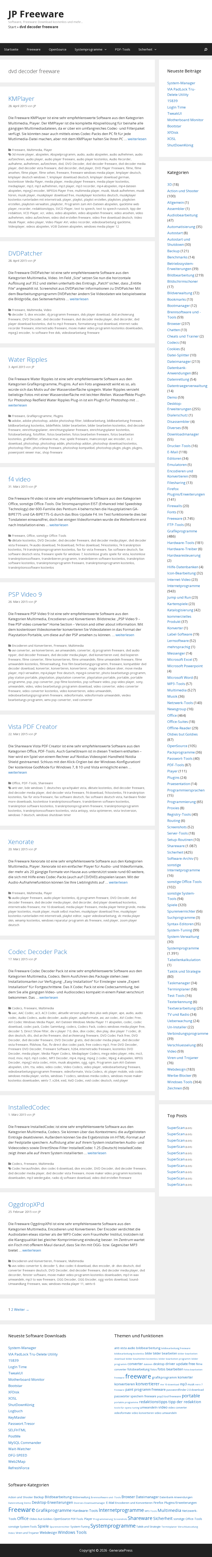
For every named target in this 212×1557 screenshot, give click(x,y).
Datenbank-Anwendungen (176, 1497)
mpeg (81, 1058)
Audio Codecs (27, 1018)
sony (139, 682)
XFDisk (172, 132)
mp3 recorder (85, 186)
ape (121, 1013)
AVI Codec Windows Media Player (31, 1022)
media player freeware (79, 181)
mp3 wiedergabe (38, 1178)
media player (54, 181)
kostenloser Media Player (25, 181)
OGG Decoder (66, 1279)
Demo (172, 397)
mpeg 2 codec (97, 1058)
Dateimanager (179, 361)
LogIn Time (176, 107)
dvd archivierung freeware (81, 1035)
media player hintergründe (117, 907)
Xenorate (21, 841)
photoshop (31, 443)
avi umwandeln (65, 650)
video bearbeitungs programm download (63, 686)
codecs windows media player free (121, 1027)
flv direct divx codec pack (66, 1045)
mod (11, 1058)
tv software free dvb (46, 333)
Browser (174, 323)
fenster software (34, 1275)
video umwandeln (99, 691)
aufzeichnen (49, 164)
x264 (55, 1080)
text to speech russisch (112, 209)
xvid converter (83, 700)
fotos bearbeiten (59, 434)
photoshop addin (52, 443)
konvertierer (78, 668)
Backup (173, 250)
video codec (53, 1067)
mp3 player (66, 186)
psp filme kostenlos (68, 682)
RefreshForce (18, 1467)
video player (35, 222)
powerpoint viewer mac (24, 452)
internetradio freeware (51, 328)
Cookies (173, 348)
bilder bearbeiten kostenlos (107, 425)
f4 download (65, 545)
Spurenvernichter (181, 911)
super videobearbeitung (99, 916)
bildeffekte (53, 425)
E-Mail (172, 452)
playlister (57, 204)
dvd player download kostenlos (114, 902)
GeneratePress (120, 1550)
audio (81, 154)
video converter (104, 686)
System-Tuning (179, 930)
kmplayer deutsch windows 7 (28, 177)
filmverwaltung (50, 664)
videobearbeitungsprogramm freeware (35, 695)
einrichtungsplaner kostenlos (109, 430)
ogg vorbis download (113, 1279)
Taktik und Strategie (184, 971)
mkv (131, 1053)
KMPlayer (21, 98)
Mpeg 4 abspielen (120, 1058)
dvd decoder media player (94, 319)
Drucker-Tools (179, 445)
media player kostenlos (113, 181)
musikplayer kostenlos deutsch (97, 195)
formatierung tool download (97, 324)
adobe (16, 421)
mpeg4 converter (88, 673)
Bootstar (174, 126)
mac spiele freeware (74, 439)
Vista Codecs (93, 1071)
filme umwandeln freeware (115, 659)
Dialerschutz (177, 415)
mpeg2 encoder (34, 191)
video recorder (80, 222)
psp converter (43, 682)
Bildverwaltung (179, 293)
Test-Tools (176, 995)
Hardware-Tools (180, 542)
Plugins (58, 416)
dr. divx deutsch (123, 1266)
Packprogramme (181, 752)
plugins (137, 448)
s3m (26, 1067)
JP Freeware (36, 13)
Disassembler (178, 421)
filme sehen (47, 173)
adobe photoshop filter (65, 421)
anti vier (17, 788)
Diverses (174, 427)
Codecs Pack (86, 1027)
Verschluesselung (181, 1045)
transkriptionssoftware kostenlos (31, 567)
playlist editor (72, 916)
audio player (34, 159)
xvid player (110, 920)
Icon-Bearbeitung (181, 573)
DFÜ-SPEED (17, 1455)
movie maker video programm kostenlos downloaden (105, 328)
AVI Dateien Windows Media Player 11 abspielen (89, 1022)
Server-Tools (177, 833)
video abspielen (65, 213)
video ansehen (124, 213)
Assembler (176, 208)
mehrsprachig (178, 646)
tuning (135, 1407)
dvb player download (95, 314)
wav (44, 1284)
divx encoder (37, 314)
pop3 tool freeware (169, 1396)
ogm (92, 1062)
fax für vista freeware (91, 549)
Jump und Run (179, 597)
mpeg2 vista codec (35, 1062)
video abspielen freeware (95, 213)
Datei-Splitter (178, 355)
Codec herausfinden (26, 1168)
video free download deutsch (112, 217)
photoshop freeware (47, 448)
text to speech (84, 209)
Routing (173, 820)
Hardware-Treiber (182, 548)
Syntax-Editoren (180, 923)
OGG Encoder (87, 1279)
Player (48, 150)
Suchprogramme (181, 917)
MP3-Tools (176, 683)
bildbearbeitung (94, 421)
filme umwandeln (83, 659)
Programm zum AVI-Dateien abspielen (91, 204)
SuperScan (176, 1127)
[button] (106, 49)
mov (19, 1058)
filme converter (32, 659)
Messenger (176, 653)
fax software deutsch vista (104, 797)
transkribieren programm (59, 559)
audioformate (88, 1018)
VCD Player (31, 213)
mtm (53, 1062)
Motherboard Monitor (185, 119)
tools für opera (122, 1407)
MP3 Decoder (58, 1058)
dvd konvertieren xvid (104, 655)
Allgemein (175, 202)
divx (75, 1031)
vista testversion (124, 811)
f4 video (19, 479)
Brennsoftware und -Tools (106, 1497)
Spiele (172, 904)
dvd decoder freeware (101, 164)
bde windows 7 (35, 788)
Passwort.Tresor (21, 1423)
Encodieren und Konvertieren (32, 646)
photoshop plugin (108, 448)
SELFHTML (17, 1430)
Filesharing (176, 482)
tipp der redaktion (184, 1401)
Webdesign (176, 1069)
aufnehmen (31, 164)
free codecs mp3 (97, 1045)
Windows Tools (179, 1081)
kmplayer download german (109, 177)
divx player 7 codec (123, 1031)
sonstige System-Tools (22, 1526)
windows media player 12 (101, 226)
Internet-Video (179, 579)
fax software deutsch (122, 549)
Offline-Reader (179, 728)
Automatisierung (181, 226)
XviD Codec (75, 1080)
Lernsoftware (178, 640)
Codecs (17, 1008)
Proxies (173, 808)
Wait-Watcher (19, 1448)
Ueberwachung (179, 1020)
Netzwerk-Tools (180, 702)
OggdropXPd (26, 1204)
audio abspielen (97, 154)
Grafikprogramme (39, 416)
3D (169, 184)
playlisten (114, 199)
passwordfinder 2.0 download (185, 1390)
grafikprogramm (164, 1377)
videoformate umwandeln (102, 695)
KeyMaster (17, 1417)
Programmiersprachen (186, 790)
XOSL (171, 138)
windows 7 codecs (63, 1076)
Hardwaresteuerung (184, 555)
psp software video (96, 682)
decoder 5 (19, 314)
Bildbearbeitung (180, 275)
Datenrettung (178, 379)
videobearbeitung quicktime (111, 222)
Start (12, 26)
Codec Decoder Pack (37, 951)
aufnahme (15, 164)
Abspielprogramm (62, 154)
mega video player (114, 1053)
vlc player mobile (115, 1071)
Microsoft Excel (179, 659)
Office (31, 536)
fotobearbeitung (19, 434)
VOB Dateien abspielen (66, 226)
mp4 (73, 1058)
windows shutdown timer (53, 815)
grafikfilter (30, 439)
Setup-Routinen (180, 839)
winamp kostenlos (27, 920)
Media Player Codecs (55, 1053)
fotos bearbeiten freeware (90, 434)
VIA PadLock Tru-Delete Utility (33, 1354)
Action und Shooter (183, 190)
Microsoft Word (180, 677)
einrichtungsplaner (35, 430)
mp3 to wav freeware (40, 1279)
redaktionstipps (43, 209)
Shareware (45, 783)
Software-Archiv (180, 858)
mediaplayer (16, 186)
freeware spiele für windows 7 (62, 554)
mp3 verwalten (28, 673)
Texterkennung (179, 1001)
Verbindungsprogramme (187, 1033)
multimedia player (87, 191)
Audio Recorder (120, 159)
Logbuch (15, 1411)
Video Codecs (73, 1067)
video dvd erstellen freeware (71, 217)
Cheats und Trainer (183, 336)
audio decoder (49, 1018)
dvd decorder (67, 168)
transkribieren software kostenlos (101, 559)
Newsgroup (176, 709)
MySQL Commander (24, 1442)
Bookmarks (176, 299)
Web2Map (16, 1461)
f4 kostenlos (109, 545)
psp (29, 682)
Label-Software (179, 634)
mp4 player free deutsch (57, 673)
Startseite (11, 49)
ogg (84, 1062)
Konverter (175, 628)
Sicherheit (145, 49)
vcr (42, 213)
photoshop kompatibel (79, 448)
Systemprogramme (88, 49)
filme (129, 168)
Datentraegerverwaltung (187, 385)
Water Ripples (27, 359)
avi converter (21, 650)
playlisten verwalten (35, 204)
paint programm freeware (145, 1389)
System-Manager (181, 83)
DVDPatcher (25, 253)
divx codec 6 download (57, 1168)
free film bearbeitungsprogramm (85, 664)
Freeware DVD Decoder (24, 1049)
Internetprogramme (183, 585)
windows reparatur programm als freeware (72, 920)
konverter (42, 668)
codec (128, 1022)
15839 (172, 100)
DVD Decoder (74, 164)
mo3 (139, 1053)
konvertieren (60, 668)
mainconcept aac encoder (107, 439)
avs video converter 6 (27, 1266)
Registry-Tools (179, 814)
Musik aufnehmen (123, 191)
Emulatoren (177, 464)
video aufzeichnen (37, 217)
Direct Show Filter (36, 1031)
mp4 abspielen (107, 186)
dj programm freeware (63, 314)
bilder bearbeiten (74, 425)
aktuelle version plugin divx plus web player (87, 1013)
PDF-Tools (122, 49)
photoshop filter (19, 448)
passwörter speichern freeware (135, 1396)
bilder (148, 1353)
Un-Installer (177, 1027)
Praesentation (178, 783)
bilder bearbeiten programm (175, 1358)
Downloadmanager (183, 434)
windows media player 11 (66, 1284)
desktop (159, 1364)
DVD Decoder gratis (68, 1040)
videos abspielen (37, 226)
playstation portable (101, 677)
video (49, 213)
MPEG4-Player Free (60, 191)
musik (105, 191)
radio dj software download (71, 1178)
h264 (74, 1049)
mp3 (30, 186)
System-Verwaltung (183, 936)
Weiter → (21, 1309)
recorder (24, 209)
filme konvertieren (57, 659)
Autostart (175, 232)
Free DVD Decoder (124, 1045)
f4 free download (87, 545)
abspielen (42, 154)
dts (29, 1035)
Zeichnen (174, 1088)
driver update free (180, 1363)
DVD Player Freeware (109, 168)
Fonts (171, 512)
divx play (102, 1031)
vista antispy (79, 811)
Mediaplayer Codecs (86, 1053)
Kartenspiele (177, 603)
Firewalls (174, 505)
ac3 (37, 1013)
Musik (172, 696)
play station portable (22, 677)
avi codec (111, 1018)
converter (84, 650)
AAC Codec (26, 1013)
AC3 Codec (49, 1013)
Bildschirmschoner (182, 281)
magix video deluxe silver (106, 668)
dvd (61, 164)
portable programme (126, 1402)
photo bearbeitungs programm (123, 673)
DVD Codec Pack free (115, 1035)
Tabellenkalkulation (183, 959)
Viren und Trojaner (182, 1057)
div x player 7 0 (60, 1031)
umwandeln (16, 686)
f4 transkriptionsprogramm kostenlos (49, 549)
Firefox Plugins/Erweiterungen (175, 1502)
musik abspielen (69, 1062)
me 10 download (52, 907)
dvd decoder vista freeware (37, 168)
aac (14, 1013)
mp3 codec (39, 1058)
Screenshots (177, 827)
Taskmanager (178, 983)
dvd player (86, 168)
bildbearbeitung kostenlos (26, 425)
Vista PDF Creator (32, 726)
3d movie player (23, 154)
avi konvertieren (43, 650)
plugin (126, 448)
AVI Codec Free (130, 1018)
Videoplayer (16, 226)
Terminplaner (178, 989)
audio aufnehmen (121, 154)
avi (102, 1018)
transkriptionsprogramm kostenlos (110, 563)
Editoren (174, 458)
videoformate (73, 695)
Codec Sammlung (53, 1027)
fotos (154, 1369)
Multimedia (34, 150)
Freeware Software (56, 1049)
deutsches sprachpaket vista (66, 788)
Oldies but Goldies (182, 734)
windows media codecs (93, 1076)
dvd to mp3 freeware (61, 324)
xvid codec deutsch (98, 1080)
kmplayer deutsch (128, 173)
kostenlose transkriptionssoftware (57, 801)
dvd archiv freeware (47, 1035)
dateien (148, 1364)
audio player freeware (60, 159)
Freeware (34, 49)
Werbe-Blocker (179, 1075)
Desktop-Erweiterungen (52, 1502)
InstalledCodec (29, 1107)
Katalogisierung (180, 610)
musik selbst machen (65, 911)
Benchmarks (177, 257)
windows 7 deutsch (21, 815)
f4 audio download (42, 545)
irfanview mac (49, 439)
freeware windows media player (92, 173)
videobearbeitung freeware (81, 333)
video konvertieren (73, 691)
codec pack (31, 1027)
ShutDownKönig (180, 145)
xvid (63, 1080)
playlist (77, 199)
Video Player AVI (57, 222)
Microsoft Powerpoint (185, 665)
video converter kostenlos (40, 691)
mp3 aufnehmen (46, 186)
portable (123, 677)
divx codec (87, 1031)
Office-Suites (177, 721)
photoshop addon (78, 443)
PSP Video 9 (25, 594)
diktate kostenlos (24, 540)
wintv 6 (90, 1284)
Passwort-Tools (180, 758)
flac (44, 1045)
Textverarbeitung (181, 1008)
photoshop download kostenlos (115, 443)
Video (48, 310)
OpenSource (57, 49)
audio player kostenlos (92, 159)
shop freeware (52, 452)
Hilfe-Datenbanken (182, 566)
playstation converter (71, 677)
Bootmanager (178, 305)
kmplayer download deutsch (69, 177)
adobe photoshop (35, 421)
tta (32, 1067)
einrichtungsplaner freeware (68, 430)
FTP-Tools (175, 524)
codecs (71, 1027)
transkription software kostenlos (30, 806)
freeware (63, 173)
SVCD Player (64, 209)
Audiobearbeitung (182, 215)
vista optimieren (100, 811)
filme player (29, 173)
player (67, 199)
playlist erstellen (95, 199)
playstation (46, 677)
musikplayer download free (55, 195)
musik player (26, 195)
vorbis (45, 1076)
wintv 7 (46, 1080)
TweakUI (174, 113)
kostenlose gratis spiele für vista (106, 554)
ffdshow (35, 1045)
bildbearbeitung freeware (124, 421)
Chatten (173, 329)
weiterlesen (137, 138)
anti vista (120, 1348)
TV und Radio (178, 1014)
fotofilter (39, 434)
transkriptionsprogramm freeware (60, 563)
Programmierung (181, 801)
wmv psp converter (57, 700)
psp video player (123, 682)
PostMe (14, 1436)
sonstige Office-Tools (51, 536)
